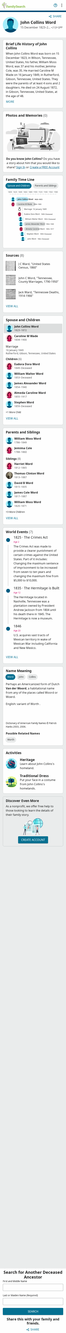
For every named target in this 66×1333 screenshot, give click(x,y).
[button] (33, 266)
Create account (33, 840)
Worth (10, 739)
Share (57, 16)
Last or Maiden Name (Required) (20, 1295)
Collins (32, 676)
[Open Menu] (61, 5)
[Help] (55, 5)
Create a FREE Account (44, 167)
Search (33, 1311)
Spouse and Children (18, 185)
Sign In (20, 167)
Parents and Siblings (45, 185)
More (10, 102)
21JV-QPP (57, 27)
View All (12, 306)
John (21, 676)
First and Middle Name (15, 1281)
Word (10, 676)
